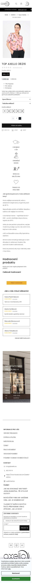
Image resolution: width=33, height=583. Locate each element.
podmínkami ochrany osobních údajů (16, 533)
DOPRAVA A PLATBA (10, 437)
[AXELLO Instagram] (11, 545)
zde (9, 569)
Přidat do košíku (16, 125)
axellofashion (10, 481)
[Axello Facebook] (16, 545)
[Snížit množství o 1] (13, 118)
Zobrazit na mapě (19, 385)
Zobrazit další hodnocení (22, 338)
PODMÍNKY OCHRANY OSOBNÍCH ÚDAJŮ (16, 458)
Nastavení (16, 573)
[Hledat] (16, 4)
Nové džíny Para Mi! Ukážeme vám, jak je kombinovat (16, 499)
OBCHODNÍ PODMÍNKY (10, 454)
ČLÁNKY (6, 445)
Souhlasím (16, 579)
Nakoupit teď (22, 10)
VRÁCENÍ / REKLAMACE (10, 433)
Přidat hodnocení (16, 283)
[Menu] (27, 4)
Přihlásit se (24, 528)
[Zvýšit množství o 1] (20, 118)
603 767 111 (9, 471)
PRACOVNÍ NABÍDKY (10, 450)
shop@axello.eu (11, 466)
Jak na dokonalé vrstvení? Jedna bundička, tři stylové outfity (16, 491)
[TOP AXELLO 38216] (16, 42)
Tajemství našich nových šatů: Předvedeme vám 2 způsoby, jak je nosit (15, 506)
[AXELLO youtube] (22, 545)
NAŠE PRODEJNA (9, 441)
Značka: (6, 70)
